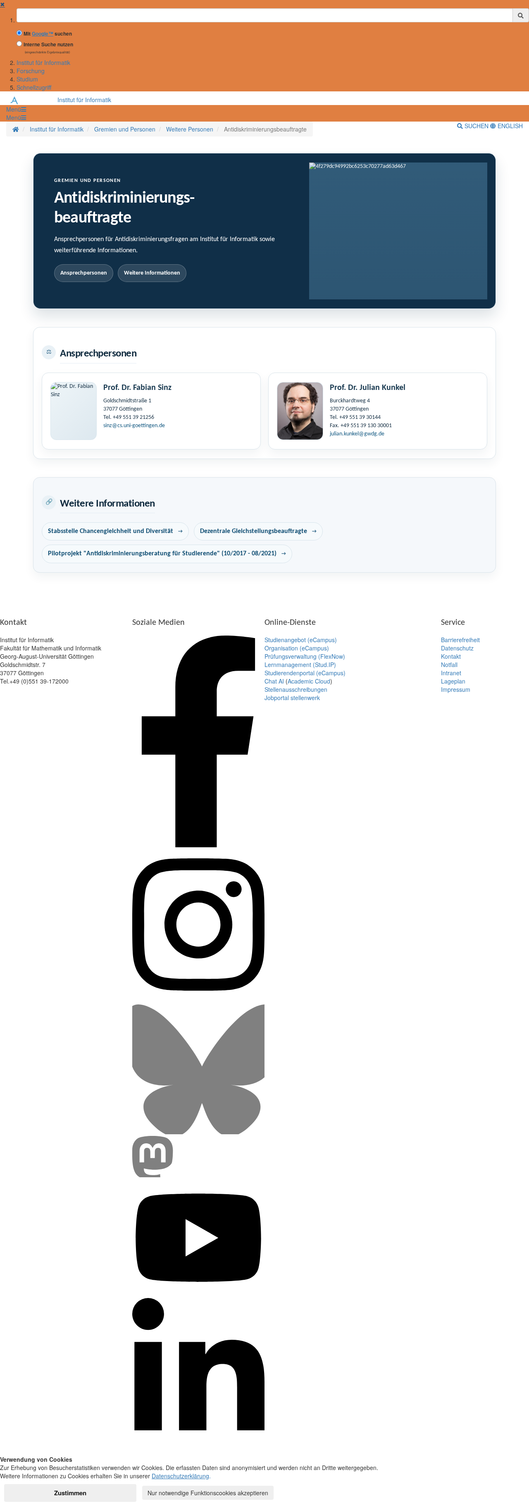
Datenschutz (457, 648)
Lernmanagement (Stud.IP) (300, 664)
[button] (16, 109)
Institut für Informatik (43, 62)
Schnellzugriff (34, 87)
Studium (27, 79)
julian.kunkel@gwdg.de (357, 434)
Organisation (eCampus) (296, 648)
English (509, 126)
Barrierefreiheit (460, 640)
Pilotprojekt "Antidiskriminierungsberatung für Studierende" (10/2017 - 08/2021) (162, 553)
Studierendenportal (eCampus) (305, 673)
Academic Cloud (309, 681)
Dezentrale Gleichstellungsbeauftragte (253, 531)
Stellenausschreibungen (295, 689)
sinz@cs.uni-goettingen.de (134, 426)
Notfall (449, 664)
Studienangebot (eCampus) (300, 640)
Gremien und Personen (124, 129)
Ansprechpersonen (83, 273)
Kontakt (451, 656)
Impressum (455, 689)
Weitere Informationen (152, 273)
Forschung (31, 71)
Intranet (451, 673)
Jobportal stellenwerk (292, 697)
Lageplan (453, 681)
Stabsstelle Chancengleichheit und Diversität (110, 531)
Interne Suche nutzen (48, 44)
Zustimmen (70, 1492)
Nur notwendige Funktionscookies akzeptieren (208, 1493)
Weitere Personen (189, 129)
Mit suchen (48, 33)
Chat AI (274, 681)
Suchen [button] (476, 126)
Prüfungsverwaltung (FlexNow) (304, 656)
